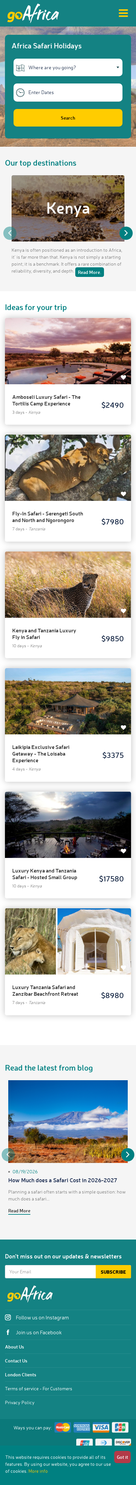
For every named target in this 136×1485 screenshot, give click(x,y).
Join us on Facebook (38, 1332)
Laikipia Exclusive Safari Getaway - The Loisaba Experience (40, 753)
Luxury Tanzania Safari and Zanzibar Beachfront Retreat (45, 990)
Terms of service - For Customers (38, 1388)
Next (126, 233)
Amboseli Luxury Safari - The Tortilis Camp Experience (46, 400)
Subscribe (113, 1272)
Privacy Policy (20, 1402)
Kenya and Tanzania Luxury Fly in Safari (44, 633)
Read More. (89, 272)
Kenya (68, 207)
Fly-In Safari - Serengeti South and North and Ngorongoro (47, 516)
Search (68, 118)
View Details (68, 344)
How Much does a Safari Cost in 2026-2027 (62, 1180)
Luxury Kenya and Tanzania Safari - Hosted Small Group (44, 873)
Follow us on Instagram (42, 1317)
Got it (122, 1457)
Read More (19, 1210)
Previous (10, 233)
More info (38, 1471)
